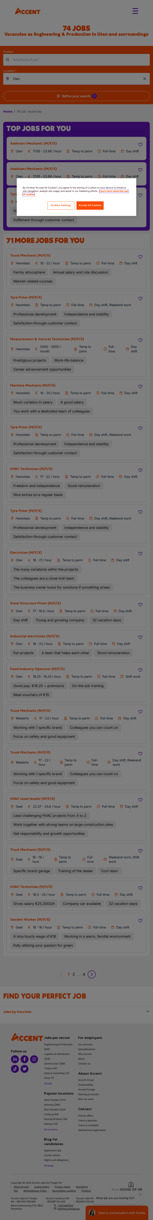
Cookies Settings (61, 205)
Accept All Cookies (90, 205)
